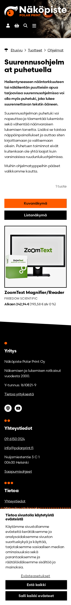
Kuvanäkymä (35, 203)
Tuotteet (35, 50)
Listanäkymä (35, 215)
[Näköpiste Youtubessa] (19, 408)
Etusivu (17, 50)
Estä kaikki (36, 584)
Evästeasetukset (35, 575)
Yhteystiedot (14, 501)
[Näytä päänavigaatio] (34, 25)
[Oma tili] (8, 25)
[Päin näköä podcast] (8, 408)
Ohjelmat (56, 50)
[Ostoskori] (16, 25)
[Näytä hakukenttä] (25, 25)
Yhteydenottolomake (22, 508)
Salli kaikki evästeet (36, 595)
